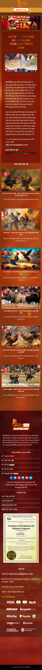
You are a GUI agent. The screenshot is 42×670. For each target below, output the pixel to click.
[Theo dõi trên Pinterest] (19, 478)
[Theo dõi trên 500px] (31, 478)
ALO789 (9, 82)
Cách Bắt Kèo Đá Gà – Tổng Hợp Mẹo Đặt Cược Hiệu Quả (21, 312)
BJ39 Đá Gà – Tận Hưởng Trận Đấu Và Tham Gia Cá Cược (21, 273)
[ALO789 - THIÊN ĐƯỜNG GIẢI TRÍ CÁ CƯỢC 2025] (22, 4)
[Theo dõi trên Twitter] (15, 478)
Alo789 (5, 435)
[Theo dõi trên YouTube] (27, 478)
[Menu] (3, 3)
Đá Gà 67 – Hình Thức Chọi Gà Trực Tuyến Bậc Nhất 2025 (21, 233)
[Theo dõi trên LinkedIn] (23, 478)
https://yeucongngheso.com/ (17, 145)
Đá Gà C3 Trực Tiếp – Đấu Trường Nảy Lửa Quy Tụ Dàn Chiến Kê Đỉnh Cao (21, 194)
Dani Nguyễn (10, 597)
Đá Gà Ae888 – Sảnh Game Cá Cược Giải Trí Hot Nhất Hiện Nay (21, 390)
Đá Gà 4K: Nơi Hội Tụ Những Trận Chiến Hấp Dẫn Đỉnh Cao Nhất (21, 351)
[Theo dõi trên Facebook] (11, 478)
